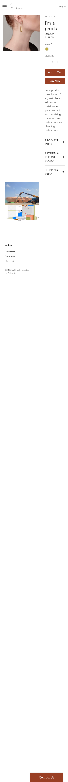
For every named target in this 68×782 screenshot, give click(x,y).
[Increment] (57, 62)
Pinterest (9, 261)
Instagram (10, 251)
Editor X (11, 273)
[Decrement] (47, 62)
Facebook (10, 256)
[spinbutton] (52, 62)
